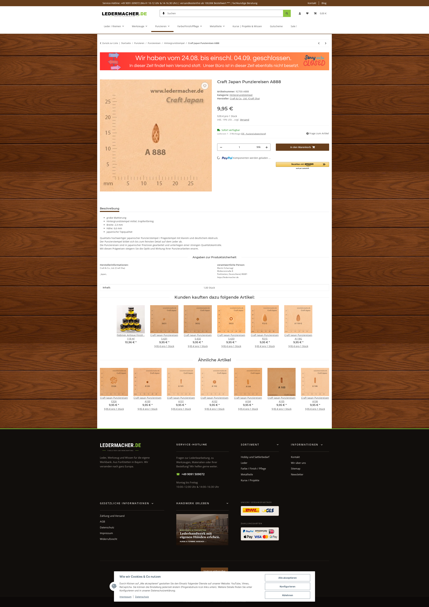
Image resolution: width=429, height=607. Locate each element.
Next (323, 391)
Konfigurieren (287, 586)
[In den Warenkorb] (102, 77)
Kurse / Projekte (250, 480)
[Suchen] (287, 13)
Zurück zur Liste (110, 43)
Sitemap (295, 468)
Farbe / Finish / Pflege (253, 468)
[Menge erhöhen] (266, 147)
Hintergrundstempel (241, 95)
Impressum (125, 596)
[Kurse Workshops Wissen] (202, 529)
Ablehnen (287, 595)
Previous (105, 391)
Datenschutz (142, 596)
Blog (324, 3)
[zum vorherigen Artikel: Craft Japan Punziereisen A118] (318, 43)
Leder (244, 462)
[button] (299, 13)
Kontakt (312, 3)
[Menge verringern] (221, 147)
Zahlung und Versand (112, 515)
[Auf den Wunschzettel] (204, 86)
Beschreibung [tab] (109, 208)
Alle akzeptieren (287, 577)
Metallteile (247, 474)
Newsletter (297, 474)
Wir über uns (298, 462)
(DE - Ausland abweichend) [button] (253, 133)
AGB (102, 521)
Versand (244, 119)
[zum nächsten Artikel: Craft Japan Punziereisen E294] (325, 43)
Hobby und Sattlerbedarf (255, 457)
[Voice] (164, 13)
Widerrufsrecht (108, 539)
